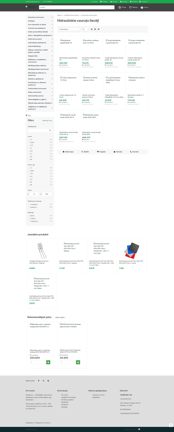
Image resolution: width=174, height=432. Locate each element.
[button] (143, 2)
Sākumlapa (68, 152)
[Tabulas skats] (98, 29)
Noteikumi (134, 1)
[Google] (48, 381)
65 (31, 157)
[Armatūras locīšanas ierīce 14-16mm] (91, 47)
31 (31, 148)
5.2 (31, 154)
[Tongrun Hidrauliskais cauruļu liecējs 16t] (137, 47)
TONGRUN (34, 221)
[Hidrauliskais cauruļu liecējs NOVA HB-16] (68, 122)
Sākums (59, 15)
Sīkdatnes (64, 402)
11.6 (31, 145)
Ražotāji (114, 1)
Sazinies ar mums (99, 395)
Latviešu (144, 1)
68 (31, 159)
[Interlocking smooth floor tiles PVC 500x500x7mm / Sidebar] (72, 250)
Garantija (124, 1)
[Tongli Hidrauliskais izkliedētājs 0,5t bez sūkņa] (114, 84)
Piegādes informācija (68, 397)
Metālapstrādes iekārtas (71, 15)
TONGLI (33, 219)
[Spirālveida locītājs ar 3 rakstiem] (137, 84)
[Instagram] (43, 381)
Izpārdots (33, 207)
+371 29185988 (47, 1)
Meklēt (86, 152)
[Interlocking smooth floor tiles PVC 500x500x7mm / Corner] (132, 250)
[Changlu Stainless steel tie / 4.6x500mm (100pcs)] (42, 250)
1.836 (32, 142)
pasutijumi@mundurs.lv (33, 1)
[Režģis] (91, 29)
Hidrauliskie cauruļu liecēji (89, 15)
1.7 (31, 140)
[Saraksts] (95, 29)
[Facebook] (39, 381)
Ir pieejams (34, 204)
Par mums (64, 395)
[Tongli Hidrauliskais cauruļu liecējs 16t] (114, 47)
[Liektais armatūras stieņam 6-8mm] (91, 84)
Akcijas (94, 1)
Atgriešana (96, 397)
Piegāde (104, 1)
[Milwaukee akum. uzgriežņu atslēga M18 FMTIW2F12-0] (42, 335)
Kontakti (135, 152)
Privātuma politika (67, 400)
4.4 (31, 151)
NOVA (32, 216)
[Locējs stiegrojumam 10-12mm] (68, 84)
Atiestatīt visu (47, 120)
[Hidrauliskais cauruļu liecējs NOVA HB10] (91, 122)
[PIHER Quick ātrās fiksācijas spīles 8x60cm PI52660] (72, 335)
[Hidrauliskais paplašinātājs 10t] (68, 47)
